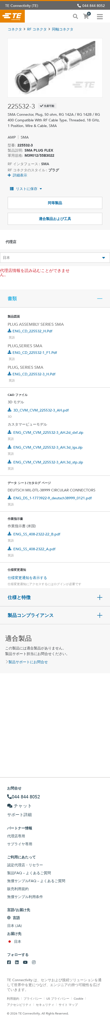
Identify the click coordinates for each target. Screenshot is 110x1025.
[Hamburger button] (100, 16)
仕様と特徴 (19, 597)
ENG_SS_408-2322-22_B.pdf (36, 534)
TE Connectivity (12, 16)
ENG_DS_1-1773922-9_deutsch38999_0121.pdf (52, 498)
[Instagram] (34, 962)
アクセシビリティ (19, 1004)
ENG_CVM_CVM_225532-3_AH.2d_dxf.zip (48, 432)
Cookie (78, 998)
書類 (12, 298)
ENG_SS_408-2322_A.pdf (34, 549)
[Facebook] (9, 962)
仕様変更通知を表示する (27, 577)
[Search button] (75, 15)
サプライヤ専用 (19, 844)
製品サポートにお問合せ (28, 662)
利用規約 (13, 998)
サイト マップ (68, 1004)
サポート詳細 (19, 814)
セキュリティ (45, 1004)
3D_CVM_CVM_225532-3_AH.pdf (41, 410)
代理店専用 (16, 836)
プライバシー (33, 998)
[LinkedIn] (17, 962)
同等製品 (55, 202)
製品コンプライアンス (31, 615)
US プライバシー (57, 998)
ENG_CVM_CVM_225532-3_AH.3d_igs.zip (48, 447)
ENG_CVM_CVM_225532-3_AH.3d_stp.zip (48, 462)
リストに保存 (26, 188)
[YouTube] (25, 962)
